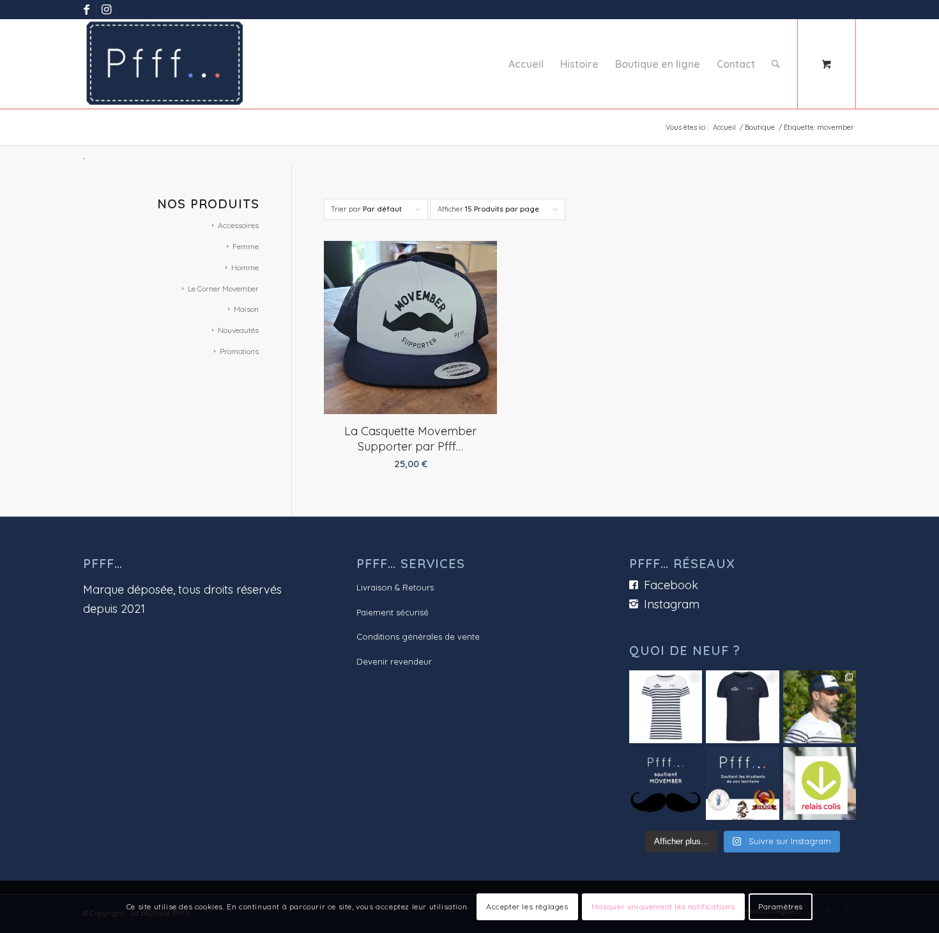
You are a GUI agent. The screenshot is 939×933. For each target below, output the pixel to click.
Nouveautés (238, 330)
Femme (246, 246)
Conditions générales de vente (418, 636)
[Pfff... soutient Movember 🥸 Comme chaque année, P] (665, 783)
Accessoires (238, 225)
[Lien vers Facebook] (86, 9)
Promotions (239, 351)
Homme (245, 267)
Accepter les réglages (527, 906)
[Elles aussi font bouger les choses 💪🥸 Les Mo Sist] (665, 706)
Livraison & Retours (395, 587)
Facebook (671, 585)
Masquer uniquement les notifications (663, 906)
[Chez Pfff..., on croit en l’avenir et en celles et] (742, 783)
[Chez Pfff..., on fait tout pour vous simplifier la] (819, 783)
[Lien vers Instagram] (106, 9)
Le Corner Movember (223, 288)
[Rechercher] (775, 64)
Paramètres (780, 906)
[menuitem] (526, 64)
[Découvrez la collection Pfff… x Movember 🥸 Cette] (819, 706)
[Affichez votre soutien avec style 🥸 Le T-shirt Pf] (742, 706)
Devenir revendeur (394, 661)
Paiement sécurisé (392, 612)
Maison (246, 309)
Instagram (671, 604)
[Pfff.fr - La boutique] (165, 64)
